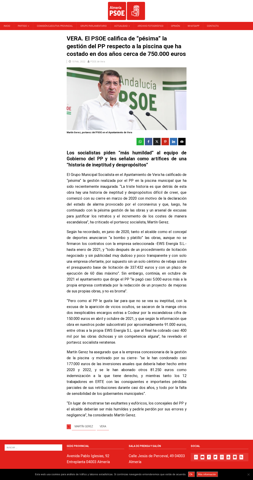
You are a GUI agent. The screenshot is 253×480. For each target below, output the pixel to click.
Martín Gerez (84, 426)
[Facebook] (209, 457)
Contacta (213, 26)
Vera (103, 426)
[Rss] (241, 457)
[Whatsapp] (196, 457)
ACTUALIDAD (121, 26)
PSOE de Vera (97, 61)
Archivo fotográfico (150, 26)
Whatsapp (193, 26)
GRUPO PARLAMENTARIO (93, 26)
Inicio (7, 26)
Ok (191, 474)
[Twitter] (215, 457)
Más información (207, 474)
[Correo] (202, 457)
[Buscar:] (33, 447)
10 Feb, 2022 (78, 61)
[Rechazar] (248, 474)
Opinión (175, 26)
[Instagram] (222, 457)
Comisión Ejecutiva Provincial (55, 26)
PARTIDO (22, 26)
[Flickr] (235, 457)
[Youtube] (228, 457)
